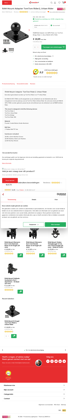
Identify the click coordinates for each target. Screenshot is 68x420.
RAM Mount (8, 12)
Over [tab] (56, 199)
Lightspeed (34, 416)
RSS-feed (57, 404)
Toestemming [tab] (12, 199)
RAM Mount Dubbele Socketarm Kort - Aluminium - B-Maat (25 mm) (12, 280)
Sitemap (63, 404)
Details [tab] (34, 199)
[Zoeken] (51, 2)
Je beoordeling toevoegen (38, 12)
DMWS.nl (47, 416)
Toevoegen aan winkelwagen (20, 255)
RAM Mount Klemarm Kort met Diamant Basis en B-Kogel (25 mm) (12, 244)
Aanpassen (32, 224)
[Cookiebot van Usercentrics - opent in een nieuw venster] (58, 194)
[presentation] (28, 30)
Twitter (56, 361)
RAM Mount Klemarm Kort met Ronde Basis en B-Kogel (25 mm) (34, 244)
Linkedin (60, 361)
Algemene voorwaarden (46, 404)
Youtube (64, 361)
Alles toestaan (55, 224)
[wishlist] (59, 2)
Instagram (52, 361)
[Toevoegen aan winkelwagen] (14, 336)
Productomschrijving (8, 84)
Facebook (48, 361)
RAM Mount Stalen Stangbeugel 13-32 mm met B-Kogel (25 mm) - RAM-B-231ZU (55, 244)
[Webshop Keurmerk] (6, 416)
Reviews (32, 84)
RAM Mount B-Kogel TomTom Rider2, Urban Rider (12, 322)
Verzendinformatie (22, 84)
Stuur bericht (10, 180)
